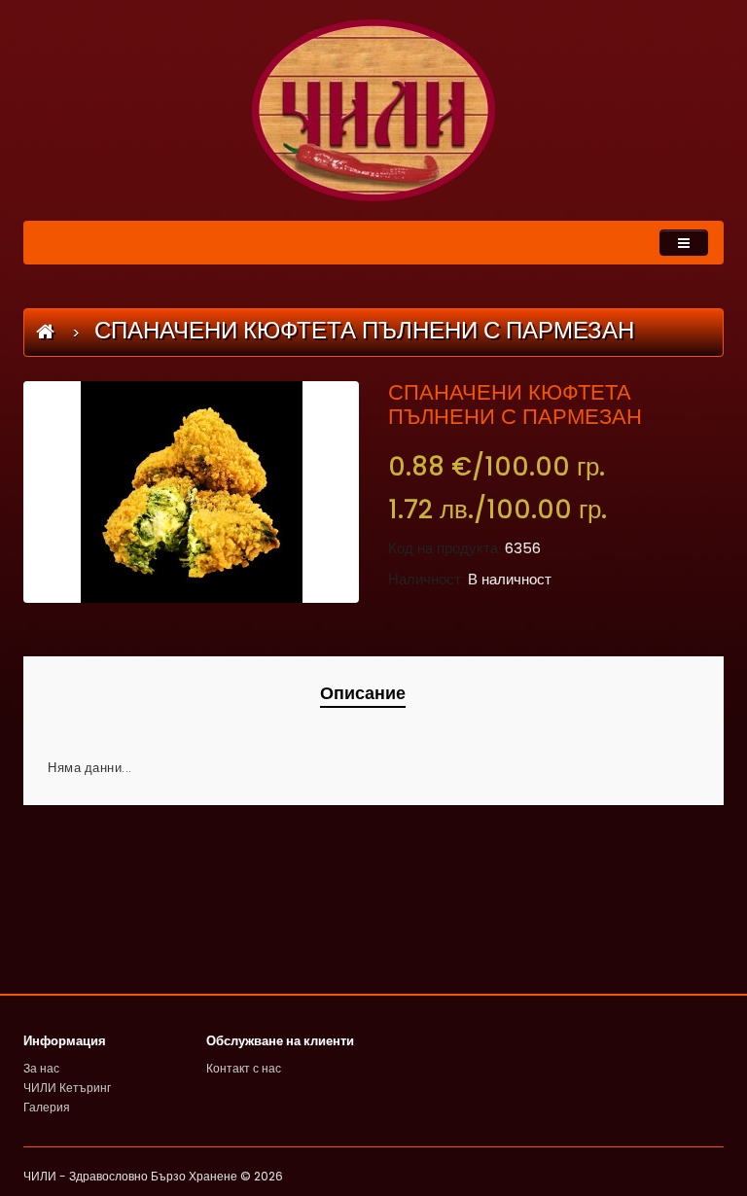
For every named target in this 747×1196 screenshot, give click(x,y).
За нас (41, 1068)
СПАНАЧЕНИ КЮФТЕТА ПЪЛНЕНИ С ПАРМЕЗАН (364, 330)
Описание (363, 693)
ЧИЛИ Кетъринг (67, 1087)
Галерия (46, 1107)
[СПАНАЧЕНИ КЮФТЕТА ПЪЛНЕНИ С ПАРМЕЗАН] (191, 492)
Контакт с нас (243, 1068)
